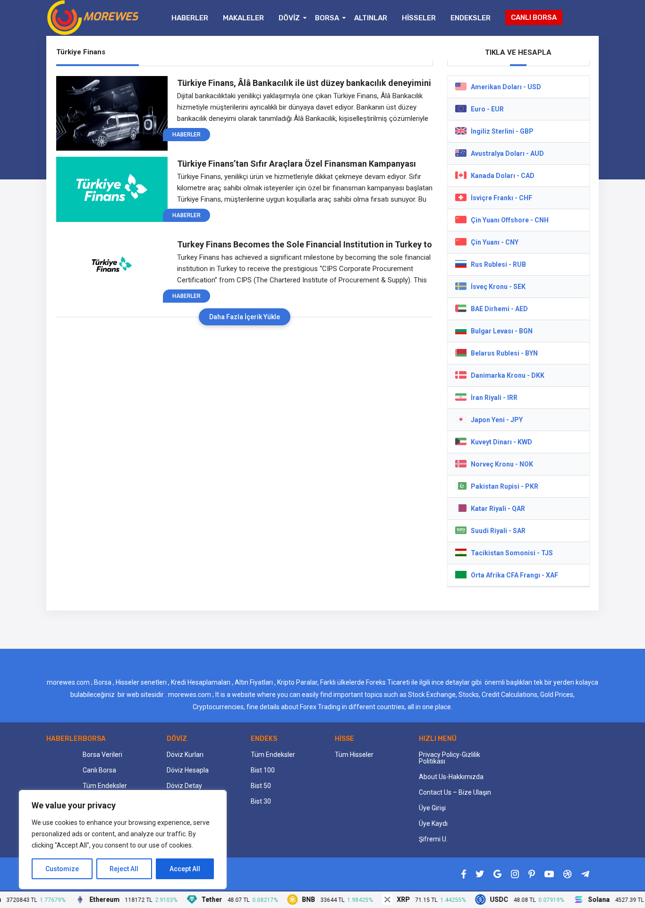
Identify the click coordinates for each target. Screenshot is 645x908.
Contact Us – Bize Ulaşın (455, 792)
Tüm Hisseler (354, 754)
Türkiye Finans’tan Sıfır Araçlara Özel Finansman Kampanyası (296, 164)
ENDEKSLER (470, 18)
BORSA (327, 18)
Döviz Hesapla (188, 770)
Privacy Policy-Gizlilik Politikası (449, 757)
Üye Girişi (432, 808)
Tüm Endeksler (105, 785)
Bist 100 (263, 770)
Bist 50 (261, 785)
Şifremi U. (433, 839)
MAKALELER (243, 18)
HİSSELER (419, 18)
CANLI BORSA (534, 17)
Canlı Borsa (99, 770)
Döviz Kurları (185, 754)
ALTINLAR (370, 18)
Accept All (185, 869)
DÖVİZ (289, 18)
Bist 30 (261, 801)
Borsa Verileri (102, 754)
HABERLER (189, 18)
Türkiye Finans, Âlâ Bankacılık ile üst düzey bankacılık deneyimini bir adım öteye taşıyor (304, 83)
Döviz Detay (184, 785)
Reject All (124, 869)
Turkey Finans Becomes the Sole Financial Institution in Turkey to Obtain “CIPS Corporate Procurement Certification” (304, 244)
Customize (62, 869)
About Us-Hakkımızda (451, 776)
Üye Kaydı (433, 823)
